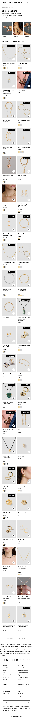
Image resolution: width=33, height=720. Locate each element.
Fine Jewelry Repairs (23, 672)
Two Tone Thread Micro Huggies (24, 540)
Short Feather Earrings (24, 147)
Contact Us (5, 667)
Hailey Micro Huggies (8, 539)
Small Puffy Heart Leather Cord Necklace (7, 457)
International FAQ (7, 682)
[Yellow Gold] (19, 68)
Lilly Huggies (6, 486)
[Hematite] (7, 464)
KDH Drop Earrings (23, 429)
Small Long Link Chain (8, 63)
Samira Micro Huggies (24, 345)
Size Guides (6, 693)
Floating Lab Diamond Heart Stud (8, 597)
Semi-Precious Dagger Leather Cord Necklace (24, 319)
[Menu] (30, 2)
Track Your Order (22, 667)
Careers (5, 684)
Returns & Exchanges (23, 670)
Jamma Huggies (22, 486)
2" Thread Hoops (22, 63)
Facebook (20, 693)
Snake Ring (21, 456)
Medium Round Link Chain (8, 204)
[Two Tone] (23, 152)
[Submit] (28, 702)
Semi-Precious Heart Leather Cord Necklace (8, 404)
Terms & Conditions (22, 677)
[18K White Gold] (5, 98)
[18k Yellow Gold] (5, 68)
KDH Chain (6, 317)
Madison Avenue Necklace (7, 290)
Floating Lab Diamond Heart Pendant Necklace (23, 568)
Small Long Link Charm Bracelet (22, 290)
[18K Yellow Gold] (3, 98)
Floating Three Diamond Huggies (7, 346)
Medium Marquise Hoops (7, 148)
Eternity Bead (21, 90)
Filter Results (5, 41)
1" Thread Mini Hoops (23, 262)
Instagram (20, 696)
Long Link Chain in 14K (9, 262)
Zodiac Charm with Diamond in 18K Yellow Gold (24, 598)
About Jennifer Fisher (8, 675)
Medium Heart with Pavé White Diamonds (8, 176)
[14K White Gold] (7, 68)
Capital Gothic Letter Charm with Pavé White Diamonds (8, 92)
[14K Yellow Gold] (3, 68)
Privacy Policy (21, 679)
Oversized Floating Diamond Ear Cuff (7, 234)
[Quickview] (13, 59)
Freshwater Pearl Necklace (7, 567)
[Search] (24, 2)
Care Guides (6, 696)
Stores (4, 670)
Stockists (5, 679)
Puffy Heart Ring (7, 512)
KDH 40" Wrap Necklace (6, 121)
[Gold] (3, 153)
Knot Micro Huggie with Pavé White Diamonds (23, 205)
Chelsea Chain (22, 233)
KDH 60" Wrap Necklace (22, 176)
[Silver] (21, 68)
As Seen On (6, 677)
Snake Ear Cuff (22, 512)
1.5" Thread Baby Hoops (24, 120)
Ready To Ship (16, 41)
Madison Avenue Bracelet (22, 374)
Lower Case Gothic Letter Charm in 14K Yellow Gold (23, 626)
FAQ (4, 672)
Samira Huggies (22, 402)
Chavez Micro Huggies (9, 373)
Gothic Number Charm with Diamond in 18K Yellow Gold (9, 626)
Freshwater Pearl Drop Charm (9, 430)
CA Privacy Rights (22, 682)
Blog (19, 675)
